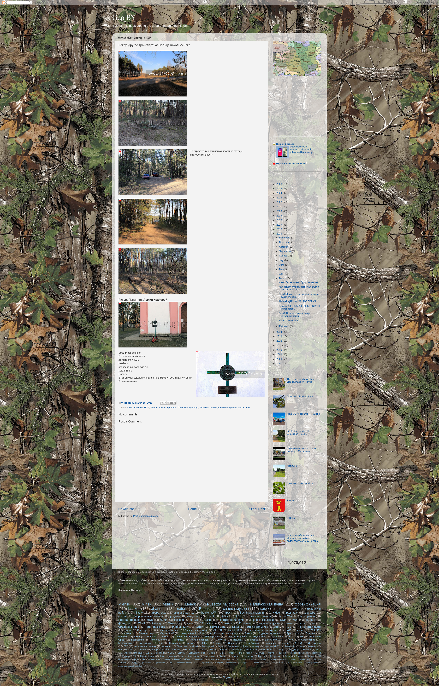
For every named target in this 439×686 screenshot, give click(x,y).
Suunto (211, 616)
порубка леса (218, 627)
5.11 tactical (207, 623)
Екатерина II (244, 663)
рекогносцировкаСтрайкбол (130, 666)
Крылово (303, 653)
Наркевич (316, 653)
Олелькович (233, 646)
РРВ (240, 653)
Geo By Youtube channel (290, 163)
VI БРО (170, 653)
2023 (279, 197)
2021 (279, 206)
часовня (178, 619)
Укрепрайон (307, 616)
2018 (279, 220)
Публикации (146, 663)
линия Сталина (184, 612)
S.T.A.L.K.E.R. (241, 659)
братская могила (169, 630)
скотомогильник (273, 639)
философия (193, 656)
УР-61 (290, 663)
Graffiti (127, 630)
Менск (190, 604)
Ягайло (299, 663)
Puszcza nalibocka (222, 604)
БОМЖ (283, 659)
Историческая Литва (256, 627)
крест (228, 612)
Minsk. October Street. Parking (303, 414)
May (281, 269)
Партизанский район (232, 619)
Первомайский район (187, 636)
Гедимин (282, 653)
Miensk (124, 604)
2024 (279, 193)
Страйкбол (142, 649)
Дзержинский (207, 646)
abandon (158, 609)
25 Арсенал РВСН (272, 646)
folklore (263, 659)
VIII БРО (316, 630)
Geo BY (124, 17)
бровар (254, 639)
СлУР (288, 630)
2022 (279, 202)
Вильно (293, 659)
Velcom (253, 659)
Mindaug (223, 656)
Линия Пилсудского (196, 630)
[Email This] (161, 403)
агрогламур (207, 663)
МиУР (163, 619)
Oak (276, 627)
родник (301, 630)
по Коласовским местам (224, 633)
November (285, 242)
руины (235, 627)
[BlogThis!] (165, 403)
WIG (291, 639)
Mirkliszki (202, 649)
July (281, 260)
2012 (279, 341)
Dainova (138, 653)
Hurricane (174, 643)
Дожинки (310, 633)
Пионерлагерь (213, 636)
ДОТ (280, 608)
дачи (190, 623)
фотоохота (213, 659)
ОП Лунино (314, 643)
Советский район (237, 636)
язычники (126, 653)
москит (249, 653)
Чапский (123, 636)
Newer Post (126, 509)
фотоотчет (244, 407)
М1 (313, 623)
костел (122, 616)
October (284, 246)
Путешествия (146, 633)
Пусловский (160, 663)
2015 (279, 233)
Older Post (257, 509)
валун (194, 619)
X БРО (298, 643)
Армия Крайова (167, 407)
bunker (134, 609)
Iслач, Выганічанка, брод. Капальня (298, 282)
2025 (279, 188)
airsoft (195, 646)
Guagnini (219, 663)
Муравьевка (125, 643)
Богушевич (249, 656)
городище (270, 643)
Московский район (269, 623)
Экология (174, 623)
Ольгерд (133, 663)
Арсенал (273, 659)
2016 (279, 229)
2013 (279, 336)
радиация (292, 612)
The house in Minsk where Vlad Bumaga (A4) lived (301, 380)
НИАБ (123, 663)
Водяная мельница (269, 633)
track (225, 616)
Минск (168, 604)
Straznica (226, 623)
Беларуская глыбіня (252, 612)
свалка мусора (228, 407)
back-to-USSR (236, 630)
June (282, 265)
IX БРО (149, 653)
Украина (166, 659)
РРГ (125, 646)
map (302, 646)
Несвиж (125, 656)
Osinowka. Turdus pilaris (300, 396)
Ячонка (291, 518)
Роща (245, 646)
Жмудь (257, 663)
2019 (279, 215)
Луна (221, 653)
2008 (279, 359)
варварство (137, 639)
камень (172, 656)
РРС (143, 659)
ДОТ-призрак (275, 656)
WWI (295, 619)
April (282, 274)
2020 (279, 211)
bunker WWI (285, 616)
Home (192, 509)
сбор (181, 656)
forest (295, 608)
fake (204, 643)
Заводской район (197, 653)
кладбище (294, 649)
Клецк (293, 653)
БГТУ (302, 623)
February (284, 326)
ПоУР (281, 663)
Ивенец (128, 633)
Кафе (265, 663)
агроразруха (158, 612)
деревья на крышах (145, 646)
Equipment (245, 623)
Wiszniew (179, 639)
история (310, 619)
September (285, 251)
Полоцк (230, 653)
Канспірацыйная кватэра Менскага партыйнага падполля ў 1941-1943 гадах (303, 538)
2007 (279, 363)
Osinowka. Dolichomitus (300, 483)
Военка (205, 609)
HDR (146, 407)
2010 (279, 350)
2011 (279, 345)
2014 (279, 332)
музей (285, 643)
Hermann (189, 649)
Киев (273, 663)
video (276, 612)
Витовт (261, 656)
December (285, 237)
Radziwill (199, 627)
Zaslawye (191, 643)
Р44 (170, 663)
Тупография (251, 649)
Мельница (237, 649)
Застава (317, 659)
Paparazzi (235, 656)
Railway (156, 623)
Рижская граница (209, 407)
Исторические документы (264, 630)
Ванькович (312, 646)
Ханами (255, 646)
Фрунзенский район (309, 627)
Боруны (181, 653)
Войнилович (305, 659)
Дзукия (288, 656)
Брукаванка (144, 643)
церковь (310, 612)
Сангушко (154, 659)
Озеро (208, 619)
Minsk (146, 604)
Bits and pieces (285, 144)
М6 (301, 636)
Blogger (227, 677)
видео (289, 623)
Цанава (178, 659)
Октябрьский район (129, 627)
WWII (141, 623)
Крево (221, 646)
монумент (193, 616)
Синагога (233, 643)
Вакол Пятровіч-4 (288, 320)
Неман (288, 627)
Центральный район (192, 633)
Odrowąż (260, 653)
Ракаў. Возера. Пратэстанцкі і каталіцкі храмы (294, 314)
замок (137, 636)
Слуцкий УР (167, 633)
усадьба (175, 616)
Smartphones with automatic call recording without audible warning (301, 149)
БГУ (291, 636)
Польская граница (188, 407)
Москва (310, 656)
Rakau (154, 407)
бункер (264, 608)
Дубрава (217, 643)
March (283, 278)
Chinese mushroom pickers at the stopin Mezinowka (303, 450)
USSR (213, 649)
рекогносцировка (155, 627)
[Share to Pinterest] (174, 403)
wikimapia (277, 636)
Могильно (220, 639)
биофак (281, 649)
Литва (165, 636)
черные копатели (263, 619)
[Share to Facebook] (171, 403)
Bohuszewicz (209, 656)
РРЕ (120, 649)
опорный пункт (180, 627)
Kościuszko (231, 663)
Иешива (299, 656)
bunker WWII (209, 612)
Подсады (238, 639)
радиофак (199, 659)
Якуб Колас (259, 636)
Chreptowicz (182, 646)
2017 (279, 225)
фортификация (307, 604)
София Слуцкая (148, 656)
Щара (160, 643)
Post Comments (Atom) (146, 516)
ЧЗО (196, 663)
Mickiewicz (227, 659)
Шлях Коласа (267, 649)
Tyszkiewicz (290, 646)
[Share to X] (168, 403)
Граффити (293, 633)
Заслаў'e (224, 649)
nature (182, 609)
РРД (135, 656)
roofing (271, 653)
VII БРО (217, 630)
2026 (279, 184)
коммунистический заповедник (166, 649)
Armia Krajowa (135, 407)
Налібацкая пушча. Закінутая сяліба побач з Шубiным (298, 288)
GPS (238, 616)
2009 (279, 354)
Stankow (151, 636)
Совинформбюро (183, 663)
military (138, 612)
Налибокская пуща (266, 604)
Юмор (188, 659)
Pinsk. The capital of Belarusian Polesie (298, 432)
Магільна (292, 466)
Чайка (162, 656)
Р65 (136, 659)
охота (318, 649)
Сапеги (129, 649)
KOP (283, 619)
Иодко (212, 653)
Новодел (307, 649)
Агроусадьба (308, 639)
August (283, 255)
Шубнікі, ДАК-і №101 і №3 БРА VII (297, 301)
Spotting (160, 653)
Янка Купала (251, 643)
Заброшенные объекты (148, 616)
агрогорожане (312, 663)
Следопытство (145, 630)
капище (166, 646)
